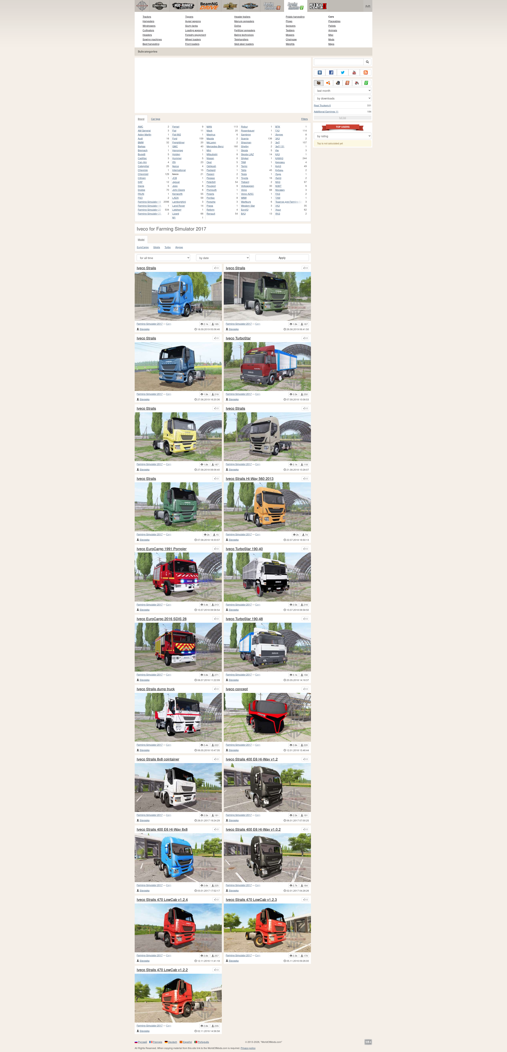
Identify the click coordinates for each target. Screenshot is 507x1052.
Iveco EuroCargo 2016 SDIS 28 (162, 619)
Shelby (245, 146)
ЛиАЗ (278, 178)
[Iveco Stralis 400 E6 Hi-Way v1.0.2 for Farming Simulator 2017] (267, 857)
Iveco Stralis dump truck (156, 689)
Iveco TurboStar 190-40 (244, 549)
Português (203, 1041)
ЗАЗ (277, 138)
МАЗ (277, 182)
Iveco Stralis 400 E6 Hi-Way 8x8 (162, 829)
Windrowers (149, 25)
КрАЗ (278, 166)
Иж (277, 150)
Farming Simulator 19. (150, 205)
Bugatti (141, 154)
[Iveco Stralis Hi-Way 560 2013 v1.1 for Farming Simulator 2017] (267, 436)
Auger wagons (193, 21)
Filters (304, 118)
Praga (210, 205)
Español (187, 1041)
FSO (140, 197)
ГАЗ (277, 130)
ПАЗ (277, 193)
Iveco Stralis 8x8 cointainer (158, 759)
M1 (174, 217)
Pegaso (211, 178)
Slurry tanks (191, 25)
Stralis (156, 247)
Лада (278, 174)
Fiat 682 (176, 134)
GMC (175, 146)
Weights (290, 43)
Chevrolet (143, 174)
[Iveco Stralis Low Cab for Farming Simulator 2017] (178, 366)
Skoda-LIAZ (247, 154)
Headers (147, 34)
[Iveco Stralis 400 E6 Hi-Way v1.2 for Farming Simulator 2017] (267, 787)
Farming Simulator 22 (149, 209)
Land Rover (178, 205)
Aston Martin (144, 134)
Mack (209, 130)
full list (342, 117)
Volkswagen (247, 185)
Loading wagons (194, 30)
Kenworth (177, 193)
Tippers (189, 16)
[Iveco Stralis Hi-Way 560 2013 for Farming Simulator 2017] (267, 506)
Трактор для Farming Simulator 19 (289, 201)
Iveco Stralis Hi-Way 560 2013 (250, 479)
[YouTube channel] (354, 72)
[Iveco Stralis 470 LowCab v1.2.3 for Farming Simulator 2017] (267, 927)
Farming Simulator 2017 (150, 323)
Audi (140, 138)
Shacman (246, 142)
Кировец (280, 162)
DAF (140, 182)
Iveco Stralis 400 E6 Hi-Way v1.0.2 (253, 829)
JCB (174, 178)
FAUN (141, 193)
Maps (331, 43)
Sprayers (290, 25)
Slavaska (145, 329)
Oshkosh (211, 166)
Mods (331, 39)
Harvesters (148, 21)
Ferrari (175, 126)
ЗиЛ (277, 142)
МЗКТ (278, 185)
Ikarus (175, 166)
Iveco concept (237, 689)
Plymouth (212, 189)
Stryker (245, 158)
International (179, 170)
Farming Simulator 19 (149, 201)
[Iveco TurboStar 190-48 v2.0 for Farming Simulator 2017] (267, 366)
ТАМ (277, 197)
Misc (330, 34)
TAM (243, 162)
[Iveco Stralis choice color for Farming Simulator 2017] (267, 296)
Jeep (175, 185)
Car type (155, 118)
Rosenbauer (247, 130)
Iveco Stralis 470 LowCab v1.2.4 (162, 900)
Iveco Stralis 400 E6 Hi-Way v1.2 (252, 759)
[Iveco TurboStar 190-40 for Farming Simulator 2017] (267, 576)
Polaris (210, 193)
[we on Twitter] (342, 72)
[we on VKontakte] (319, 72)
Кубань (279, 170)
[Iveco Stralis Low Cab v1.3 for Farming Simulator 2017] (178, 506)
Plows (289, 21)
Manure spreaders (244, 21)
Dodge (141, 189)
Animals (332, 30)
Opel (209, 162)
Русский (142, 1041)
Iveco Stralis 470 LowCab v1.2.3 (251, 900)
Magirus (211, 134)
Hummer (177, 158)
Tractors (147, 16)
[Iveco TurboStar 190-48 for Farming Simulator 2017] (267, 647)
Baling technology (244, 34)
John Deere (178, 189)
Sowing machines (152, 39)
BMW (141, 142)
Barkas (141, 146)
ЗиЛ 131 (279, 146)
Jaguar (176, 182)
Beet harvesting (151, 43)
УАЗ (277, 205)
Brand (141, 118)
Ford (174, 138)
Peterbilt (211, 182)
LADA (175, 197)
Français (157, 1041)
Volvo (244, 189)
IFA (174, 162)
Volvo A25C (247, 193)
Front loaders (192, 43)
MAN (209, 126)
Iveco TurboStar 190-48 (244, 619)
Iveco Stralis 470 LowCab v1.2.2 (162, 970)
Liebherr (176, 209)
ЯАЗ (277, 213)
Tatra (243, 170)
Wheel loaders (193, 39)
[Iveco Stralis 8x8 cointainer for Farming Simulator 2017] (178, 787)
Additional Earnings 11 (326, 111)
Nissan (210, 158)
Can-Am (142, 162)
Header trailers (242, 16)
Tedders (290, 30)
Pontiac (211, 197)
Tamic (244, 166)
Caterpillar (143, 166)
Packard (211, 170)
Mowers (290, 34)
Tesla (244, 174)
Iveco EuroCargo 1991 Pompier (162, 549)
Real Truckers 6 (322, 105)
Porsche (211, 201)
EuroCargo (143, 247)
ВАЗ (243, 213)
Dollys (237, 25)
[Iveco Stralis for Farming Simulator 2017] (178, 296)
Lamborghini (179, 201)
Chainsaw (291, 39)
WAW (244, 197)
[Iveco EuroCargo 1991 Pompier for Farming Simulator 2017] (178, 576)
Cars (331, 16)
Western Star (248, 205)
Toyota (244, 178)
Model (141, 239)
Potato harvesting (295, 16)
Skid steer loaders (244, 43)
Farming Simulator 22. (150, 213)
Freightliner (178, 142)
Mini (209, 150)
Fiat (174, 130)
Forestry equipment (195, 34)
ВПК (277, 126)
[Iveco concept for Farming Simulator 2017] (267, 717)
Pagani (210, 174)
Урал (278, 209)
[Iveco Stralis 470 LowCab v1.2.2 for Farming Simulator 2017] (178, 998)
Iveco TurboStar (238, 338)
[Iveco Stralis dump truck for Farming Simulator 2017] (178, 717)
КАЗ (277, 154)
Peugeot (211, 185)
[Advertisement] (223, 85)
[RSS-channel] (365, 72)
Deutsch (172, 1041)
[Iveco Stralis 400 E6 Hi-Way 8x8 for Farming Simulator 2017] (178, 857)
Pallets (332, 25)
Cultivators (148, 30)
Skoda (244, 150)
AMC (140, 126)
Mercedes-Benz (215, 146)
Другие (279, 134)
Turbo (168, 247)
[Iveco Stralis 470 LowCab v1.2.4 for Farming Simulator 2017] (178, 927)
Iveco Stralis (146, 268)
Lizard (175, 213)
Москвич (280, 189)
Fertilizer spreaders (244, 30)
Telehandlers (241, 39)
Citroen (142, 178)
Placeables (334, 21)
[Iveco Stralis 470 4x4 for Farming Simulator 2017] (178, 436)
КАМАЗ (279, 158)
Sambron (246, 134)
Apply (282, 258)
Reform (210, 209)
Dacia (141, 185)
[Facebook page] (331, 72)
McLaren (211, 142)
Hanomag (177, 150)
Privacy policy (248, 1048)
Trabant (245, 182)
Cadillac (142, 158)
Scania (245, 138)
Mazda (210, 138)
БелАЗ (244, 209)
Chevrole (143, 170)
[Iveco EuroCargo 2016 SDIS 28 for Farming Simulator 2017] (178, 647)
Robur (244, 126)
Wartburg (246, 201)
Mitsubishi (212, 154)
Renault (211, 213)
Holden (176, 154)
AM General (144, 130)
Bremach (143, 150)
